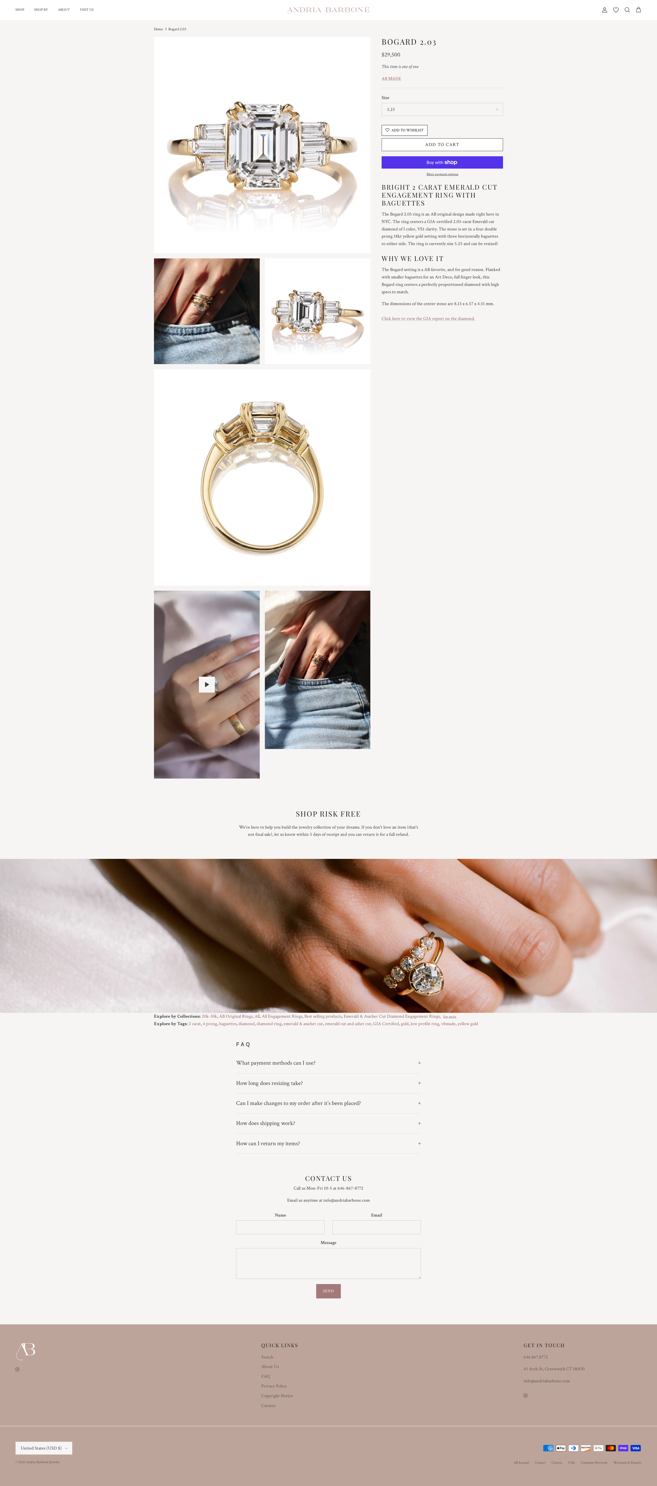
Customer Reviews (594, 1462)
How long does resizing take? (269, 1083)
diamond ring (269, 1024)
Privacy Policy (274, 1386)
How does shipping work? (265, 1123)
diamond (246, 1024)
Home (158, 29)
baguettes (227, 1024)
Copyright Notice (277, 1396)
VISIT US (87, 9)
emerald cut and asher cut (348, 1024)
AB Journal (521, 1462)
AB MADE (391, 79)
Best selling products (323, 1016)
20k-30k (209, 1016)
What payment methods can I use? (275, 1063)
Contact (540, 1462)
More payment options (442, 174)
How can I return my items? (268, 1143)
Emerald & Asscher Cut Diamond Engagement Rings (392, 1016)
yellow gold (468, 1024)
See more (449, 1016)
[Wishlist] (616, 10)
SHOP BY (41, 9)
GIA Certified (386, 1024)
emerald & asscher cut (303, 1024)
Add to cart (442, 145)
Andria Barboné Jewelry (42, 1462)
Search (267, 1357)
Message (328, 1243)
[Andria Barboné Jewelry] (328, 10)
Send (328, 1291)
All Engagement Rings (282, 1016)
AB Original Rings (236, 1016)
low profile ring (425, 1024)
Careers (268, 1406)
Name (280, 1215)
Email (376, 1215)
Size (385, 98)
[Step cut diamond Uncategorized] (207, 685)
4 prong (210, 1024)
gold (405, 1024)
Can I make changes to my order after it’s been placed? (298, 1103)
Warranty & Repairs (627, 1462)
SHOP (19, 9)
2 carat (195, 1024)
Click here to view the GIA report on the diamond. (428, 319)
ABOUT (64, 9)
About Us (270, 1367)
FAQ (265, 1376)
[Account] (604, 10)
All (257, 1016)
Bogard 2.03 (177, 29)
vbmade (448, 1024)
